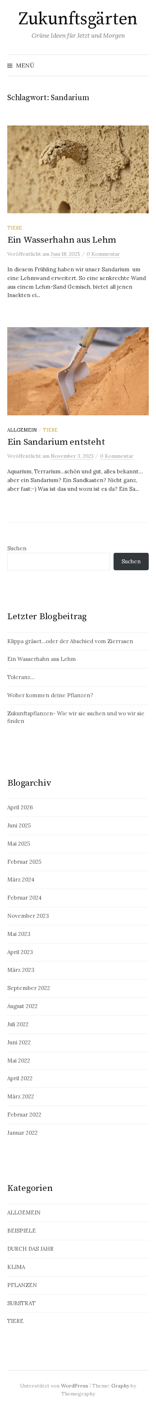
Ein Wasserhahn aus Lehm (61, 240)
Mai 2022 (18, 1060)
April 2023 (20, 952)
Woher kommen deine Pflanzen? (50, 695)
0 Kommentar (103, 254)
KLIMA (16, 1266)
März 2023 (20, 969)
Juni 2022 (19, 1042)
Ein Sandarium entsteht (56, 442)
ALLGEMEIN (22, 430)
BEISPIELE (21, 1230)
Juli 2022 (18, 1024)
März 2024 (20, 879)
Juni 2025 (19, 825)
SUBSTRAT (21, 1303)
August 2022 (22, 1006)
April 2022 (20, 1078)
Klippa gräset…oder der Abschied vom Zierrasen (70, 641)
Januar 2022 (22, 1132)
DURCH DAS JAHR (30, 1248)
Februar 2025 (24, 861)
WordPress (74, 1385)
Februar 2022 (24, 1114)
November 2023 (28, 915)
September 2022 (28, 987)
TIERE (14, 228)
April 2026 (20, 807)
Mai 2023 (18, 933)
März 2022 (20, 1096)
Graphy (120, 1385)
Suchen (16, 548)
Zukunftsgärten (78, 19)
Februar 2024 (24, 897)
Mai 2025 (18, 843)
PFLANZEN (22, 1285)
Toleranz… (20, 677)
